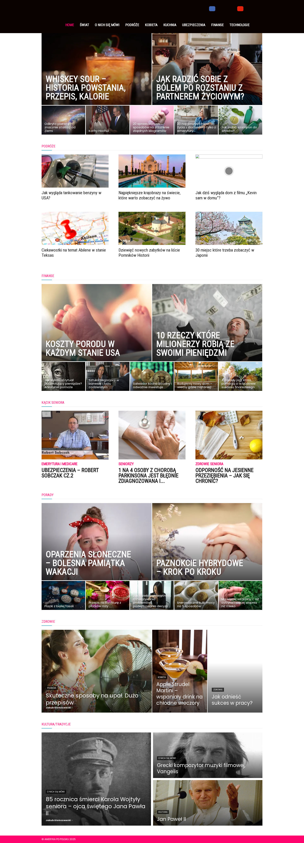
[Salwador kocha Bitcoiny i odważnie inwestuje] (152, 377)
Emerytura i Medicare (60, 464)
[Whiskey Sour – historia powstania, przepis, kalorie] (97, 75)
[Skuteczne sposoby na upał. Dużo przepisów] (97, 671)
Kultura (163, 812)
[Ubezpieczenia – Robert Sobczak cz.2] (75, 435)
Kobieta (151, 25)
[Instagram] (219, 8)
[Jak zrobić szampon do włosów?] (240, 121)
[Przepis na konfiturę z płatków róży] (107, 596)
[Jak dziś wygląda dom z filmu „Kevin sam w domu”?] (228, 171)
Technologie (240, 25)
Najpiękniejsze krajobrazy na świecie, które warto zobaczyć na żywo (149, 195)
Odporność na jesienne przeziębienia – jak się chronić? (224, 475)
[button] (257, 8)
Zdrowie (218, 689)
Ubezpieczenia (193, 25)
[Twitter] (226, 8)
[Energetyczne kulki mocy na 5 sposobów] (196, 596)
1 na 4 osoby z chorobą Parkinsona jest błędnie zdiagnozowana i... (148, 475)
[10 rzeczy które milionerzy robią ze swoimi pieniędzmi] (207, 332)
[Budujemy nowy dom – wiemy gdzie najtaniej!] (196, 377)
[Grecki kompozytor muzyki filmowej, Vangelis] (207, 755)
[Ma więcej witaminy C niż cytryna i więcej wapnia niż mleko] (240, 596)
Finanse (217, 25)
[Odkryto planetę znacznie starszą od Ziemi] (63, 121)
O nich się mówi (107, 25)
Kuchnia (169, 25)
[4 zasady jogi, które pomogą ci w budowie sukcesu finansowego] (240, 377)
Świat (84, 25)
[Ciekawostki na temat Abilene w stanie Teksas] (75, 228)
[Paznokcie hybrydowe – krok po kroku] (207, 551)
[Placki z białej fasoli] (63, 596)
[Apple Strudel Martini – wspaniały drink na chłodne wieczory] (179, 671)
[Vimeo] (233, 8)
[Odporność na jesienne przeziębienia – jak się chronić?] (228, 435)
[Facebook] (212, 8)
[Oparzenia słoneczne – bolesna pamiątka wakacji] (97, 551)
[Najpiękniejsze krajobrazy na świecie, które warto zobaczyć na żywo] (152, 171)
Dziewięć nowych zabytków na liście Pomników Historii (149, 253)
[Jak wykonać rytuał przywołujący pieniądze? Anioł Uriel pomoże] (63, 377)
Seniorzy (126, 464)
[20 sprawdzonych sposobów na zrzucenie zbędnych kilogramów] (152, 121)
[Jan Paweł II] (207, 803)
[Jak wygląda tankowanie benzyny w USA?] (75, 171)
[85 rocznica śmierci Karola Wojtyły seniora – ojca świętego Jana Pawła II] (96, 779)
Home (69, 25)
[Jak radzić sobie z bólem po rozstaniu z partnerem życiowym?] (207, 75)
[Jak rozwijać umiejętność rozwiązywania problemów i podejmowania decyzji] (152, 596)
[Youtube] (240, 8)
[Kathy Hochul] (107, 121)
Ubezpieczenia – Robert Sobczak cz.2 (70, 473)
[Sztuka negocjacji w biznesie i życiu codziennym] (107, 377)
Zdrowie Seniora (209, 464)
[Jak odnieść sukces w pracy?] (235, 671)
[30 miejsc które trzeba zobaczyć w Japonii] (228, 228)
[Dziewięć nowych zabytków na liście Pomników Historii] (152, 228)
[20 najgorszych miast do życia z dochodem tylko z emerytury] (196, 121)
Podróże (132, 25)
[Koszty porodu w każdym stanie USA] (97, 332)
